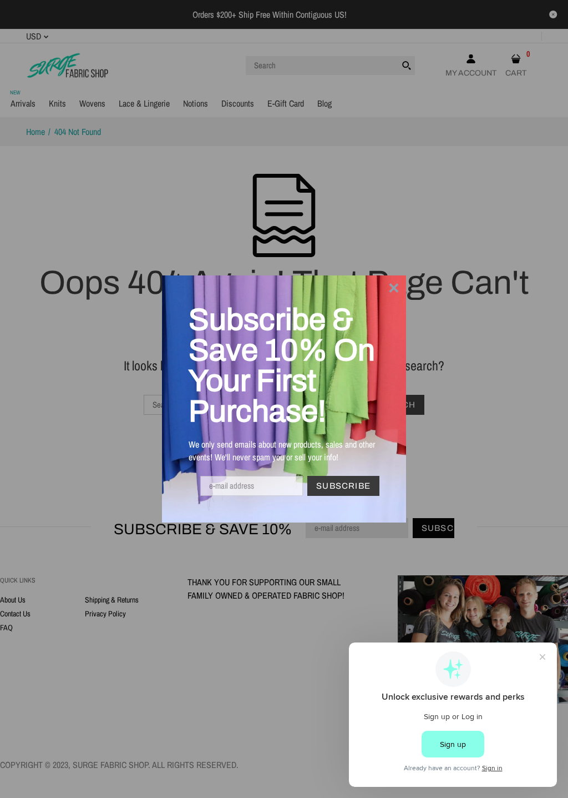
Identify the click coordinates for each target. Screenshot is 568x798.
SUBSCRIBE (343, 485)
